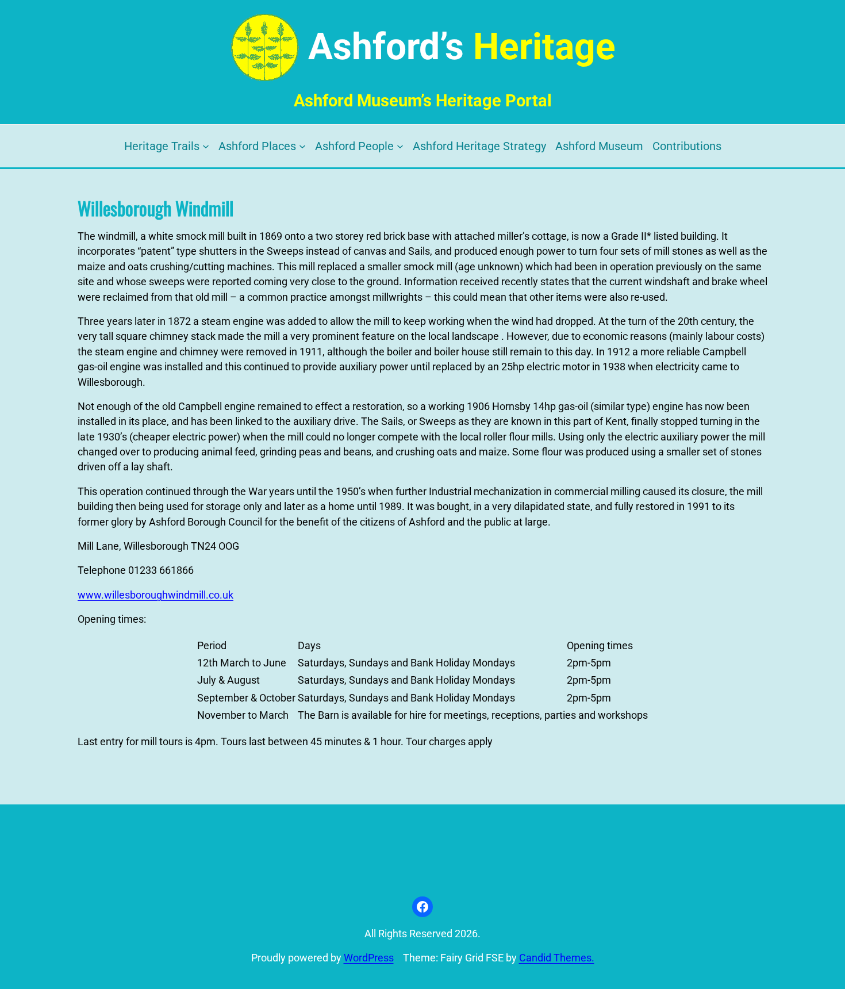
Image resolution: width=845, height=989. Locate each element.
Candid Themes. (556, 958)
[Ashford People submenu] (400, 146)
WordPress (369, 958)
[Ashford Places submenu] (302, 146)
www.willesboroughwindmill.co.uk (155, 595)
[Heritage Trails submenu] (205, 146)
